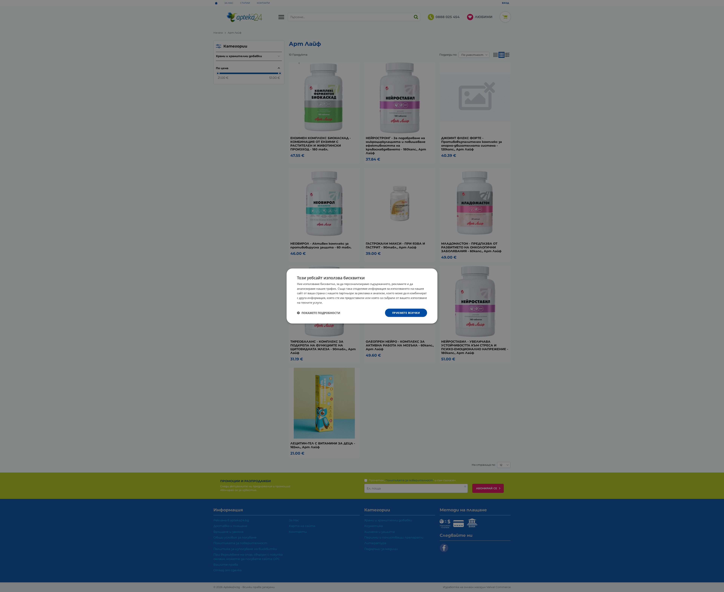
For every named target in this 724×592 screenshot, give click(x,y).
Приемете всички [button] (406, 312)
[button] (318, 313)
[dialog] (362, 296)
